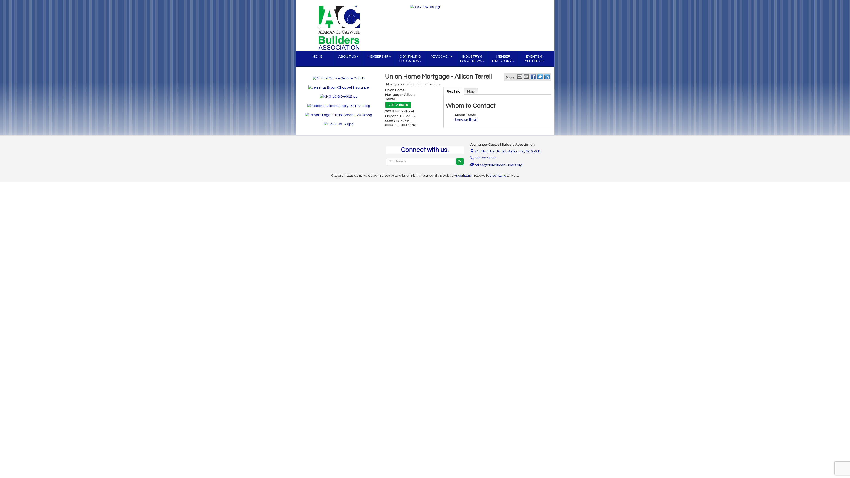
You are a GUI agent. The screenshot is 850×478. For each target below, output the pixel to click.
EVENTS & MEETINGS (533, 59)
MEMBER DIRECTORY (502, 59)
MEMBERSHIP (378, 56)
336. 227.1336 (485, 158)
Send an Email (466, 119)
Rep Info (453, 91)
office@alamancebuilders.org (498, 165)
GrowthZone (463, 175)
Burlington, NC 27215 (508, 151)
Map (470, 91)
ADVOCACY (440, 56)
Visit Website (398, 104)
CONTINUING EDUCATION (410, 59)
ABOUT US (347, 56)
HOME (317, 56)
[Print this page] (519, 76)
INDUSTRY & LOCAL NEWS (471, 59)
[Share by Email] (526, 76)
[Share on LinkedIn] (547, 76)
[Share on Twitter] (540, 76)
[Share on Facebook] (533, 76)
